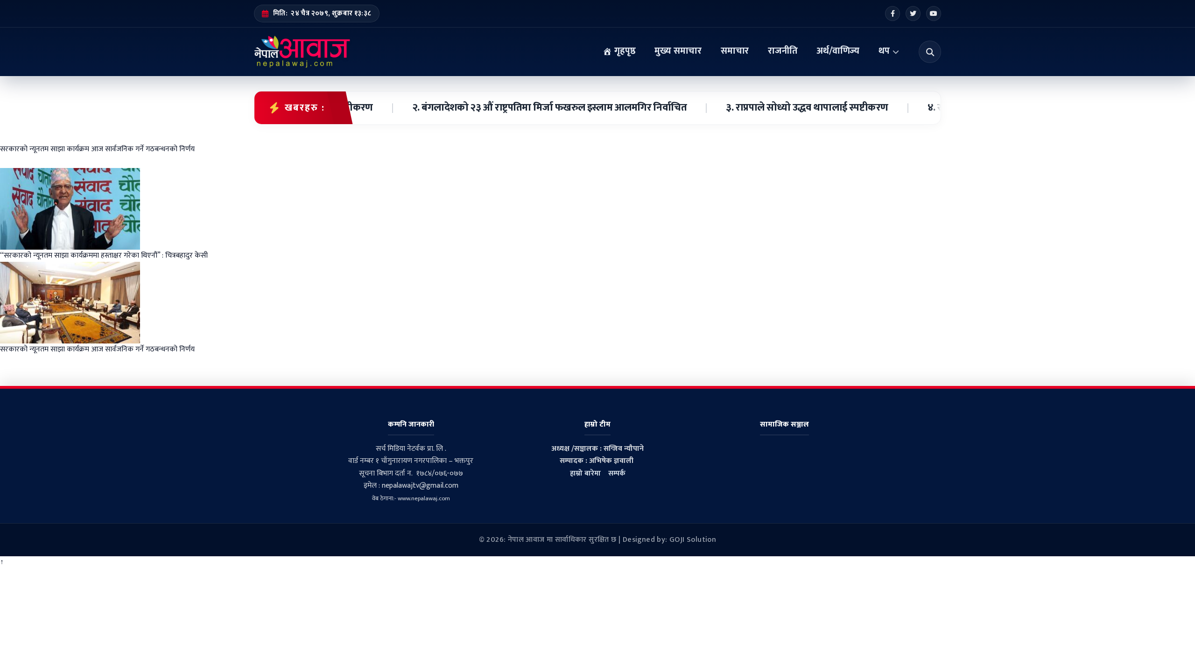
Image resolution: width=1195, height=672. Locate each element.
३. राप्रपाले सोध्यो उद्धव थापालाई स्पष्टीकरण (789, 108)
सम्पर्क (617, 473)
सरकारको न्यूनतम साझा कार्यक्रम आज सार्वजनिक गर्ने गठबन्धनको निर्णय (97, 349)
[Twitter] (913, 13)
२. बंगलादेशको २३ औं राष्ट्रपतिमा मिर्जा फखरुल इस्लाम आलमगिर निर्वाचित (531, 108)
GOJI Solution (692, 539)
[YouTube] (933, 13)
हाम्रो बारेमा (585, 473)
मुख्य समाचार (678, 51)
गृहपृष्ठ (623, 51)
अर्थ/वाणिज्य (837, 51)
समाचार (735, 51)
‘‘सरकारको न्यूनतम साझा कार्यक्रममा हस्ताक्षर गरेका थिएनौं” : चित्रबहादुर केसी (104, 255)
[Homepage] (302, 51)
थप (884, 51)
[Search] (930, 52)
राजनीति (782, 51)
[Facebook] (892, 13)
